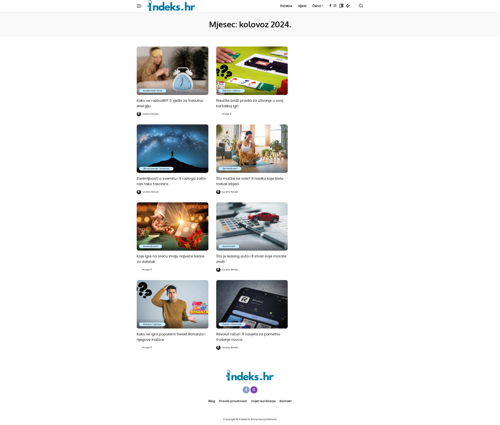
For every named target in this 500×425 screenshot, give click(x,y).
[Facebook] (330, 6)
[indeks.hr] (171, 6)
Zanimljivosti (230, 168)
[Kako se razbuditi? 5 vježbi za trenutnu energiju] (172, 70)
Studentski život (152, 90)
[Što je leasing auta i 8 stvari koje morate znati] (252, 226)
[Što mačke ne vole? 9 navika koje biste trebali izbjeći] (252, 148)
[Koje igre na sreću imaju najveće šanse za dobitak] (172, 226)
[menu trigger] (141, 6)
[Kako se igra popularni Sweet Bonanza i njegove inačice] (172, 304)
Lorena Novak (150, 113)
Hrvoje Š (226, 113)
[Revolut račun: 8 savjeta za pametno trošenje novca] (252, 304)
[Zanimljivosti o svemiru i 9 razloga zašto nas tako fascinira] (172, 148)
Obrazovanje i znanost (156, 168)
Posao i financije (232, 324)
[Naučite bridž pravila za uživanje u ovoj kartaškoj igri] (252, 70)
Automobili (228, 246)
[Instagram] (335, 6)
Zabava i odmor (231, 90)
